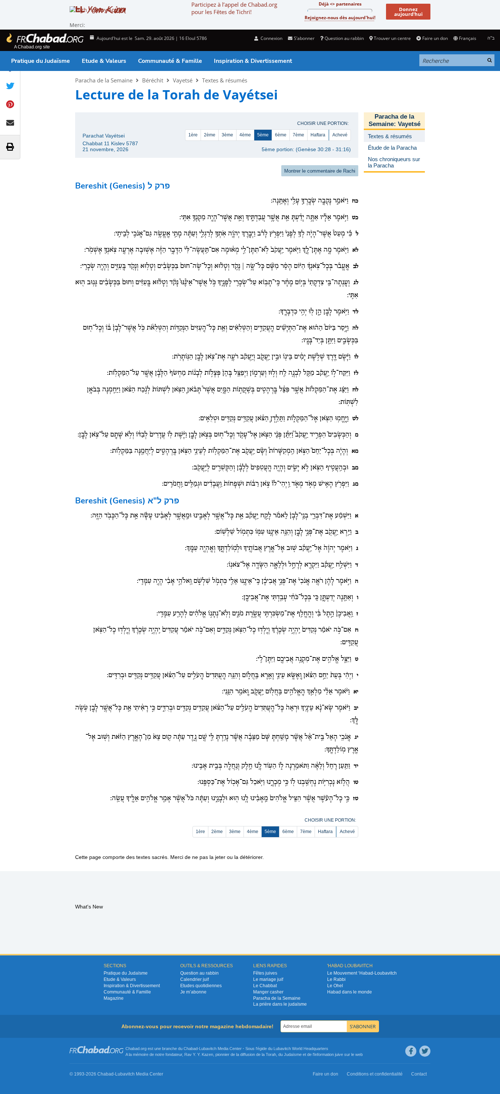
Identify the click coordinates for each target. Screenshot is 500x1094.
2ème (209, 134)
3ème (227, 134)
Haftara (318, 134)
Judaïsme (293, 1054)
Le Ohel (335, 985)
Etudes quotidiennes (201, 985)
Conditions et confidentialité (375, 1074)
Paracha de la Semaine (103, 80)
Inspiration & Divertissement (253, 61)
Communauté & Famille (170, 61)
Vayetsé (182, 80)
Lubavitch (208, 1048)
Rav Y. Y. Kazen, (199, 1054)
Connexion (270, 38)
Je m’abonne (193, 992)
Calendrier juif (194, 979)
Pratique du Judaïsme (40, 61)
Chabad (191, 1048)
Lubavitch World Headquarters (301, 1048)
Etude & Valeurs (104, 61)
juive (339, 1054)
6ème (280, 134)
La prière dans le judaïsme (280, 1004)
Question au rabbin (344, 38)
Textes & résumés (224, 80)
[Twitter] (424, 1051)
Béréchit (152, 80)
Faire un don (434, 38)
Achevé (340, 134)
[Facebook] (410, 1051)
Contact (419, 1074)
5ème (263, 134)
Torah (271, 1054)
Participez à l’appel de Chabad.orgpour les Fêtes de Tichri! (234, 8)
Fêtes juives (265, 973)
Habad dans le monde (349, 992)
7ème (298, 134)
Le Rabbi (336, 979)
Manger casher (268, 992)
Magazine (114, 998)
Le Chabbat (265, 985)
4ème (245, 134)
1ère (193, 134)
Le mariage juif (268, 979)
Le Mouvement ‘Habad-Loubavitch (362, 973)
